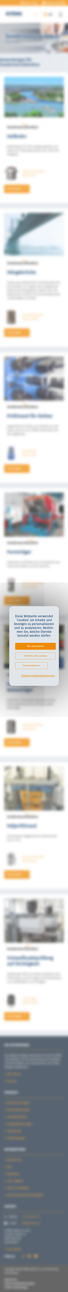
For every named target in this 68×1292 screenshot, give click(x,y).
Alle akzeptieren (35, 646)
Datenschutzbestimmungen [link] (35, 675)
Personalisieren (31, 665)
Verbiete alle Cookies (35, 655)
